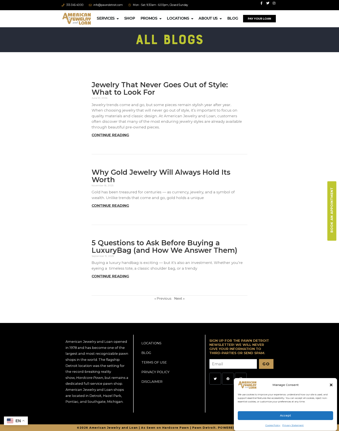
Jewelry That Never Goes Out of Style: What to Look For (160, 88)
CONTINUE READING (110, 135)
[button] (331, 385)
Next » (179, 298)
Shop (129, 18)
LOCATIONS (151, 343)
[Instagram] (274, 3)
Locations (178, 18)
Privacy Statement (293, 425)
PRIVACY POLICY (155, 372)
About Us (208, 18)
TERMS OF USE (154, 362)
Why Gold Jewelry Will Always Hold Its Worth (161, 176)
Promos (148, 18)
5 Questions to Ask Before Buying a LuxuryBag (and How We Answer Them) (164, 246)
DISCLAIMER (151, 382)
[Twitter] (268, 3)
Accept (285, 415)
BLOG (146, 353)
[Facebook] (228, 379)
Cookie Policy (272, 425)
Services (106, 18)
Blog (232, 18)
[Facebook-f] (261, 3)
